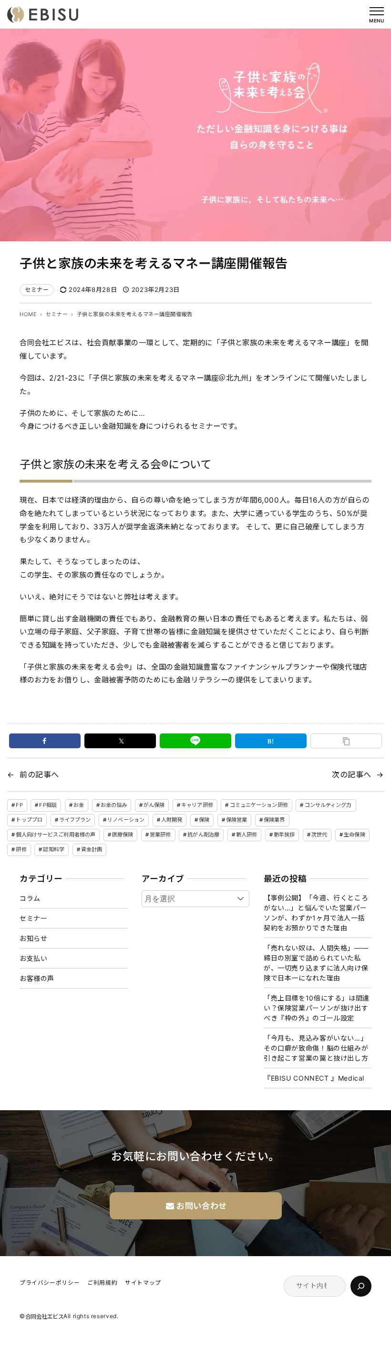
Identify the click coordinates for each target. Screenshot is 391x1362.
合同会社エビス (44, 1317)
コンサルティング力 (328, 805)
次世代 (319, 834)
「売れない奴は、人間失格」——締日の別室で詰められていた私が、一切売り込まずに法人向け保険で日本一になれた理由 (316, 963)
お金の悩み (114, 805)
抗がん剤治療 (203, 834)
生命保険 (354, 834)
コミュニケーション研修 (259, 805)
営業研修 (160, 834)
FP (19, 805)
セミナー (37, 289)
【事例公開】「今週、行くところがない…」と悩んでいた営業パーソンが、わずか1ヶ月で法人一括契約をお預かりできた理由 (316, 913)
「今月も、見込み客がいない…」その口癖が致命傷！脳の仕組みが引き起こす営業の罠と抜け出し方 (316, 1048)
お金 (78, 805)
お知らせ (33, 938)
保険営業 (236, 819)
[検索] (360, 1286)
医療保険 (122, 834)
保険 (204, 819)
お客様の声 (37, 978)
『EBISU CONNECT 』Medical (314, 1078)
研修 (21, 849)
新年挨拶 (284, 834)
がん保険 (154, 805)
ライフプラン (75, 819)
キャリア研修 (197, 805)
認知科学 (53, 849)
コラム (30, 898)
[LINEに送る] (195, 740)
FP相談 (47, 805)
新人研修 (246, 834)
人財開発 (171, 819)
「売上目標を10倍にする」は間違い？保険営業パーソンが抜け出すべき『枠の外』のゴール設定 (317, 1008)
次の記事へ (351, 774)
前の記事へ (39, 774)
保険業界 (274, 819)
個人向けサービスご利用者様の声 (55, 834)
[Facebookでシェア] (45, 740)
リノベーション (125, 819)
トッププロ (29, 819)
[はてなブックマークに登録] (271, 740)
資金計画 (91, 849)
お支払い (33, 958)
